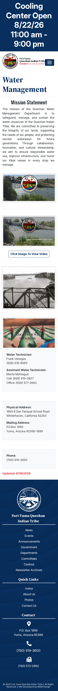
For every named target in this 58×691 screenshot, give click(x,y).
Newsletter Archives (29, 570)
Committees (29, 558)
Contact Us (29, 605)
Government (29, 547)
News (29, 530)
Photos (29, 600)
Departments (29, 553)
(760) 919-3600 (28, 651)
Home (29, 588)
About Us (29, 594)
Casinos (29, 564)
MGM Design (44, 687)
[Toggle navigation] (49, 62)
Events (29, 535)
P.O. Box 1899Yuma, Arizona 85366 (28, 633)
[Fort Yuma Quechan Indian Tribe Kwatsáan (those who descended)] (11, 61)
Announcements (29, 541)
